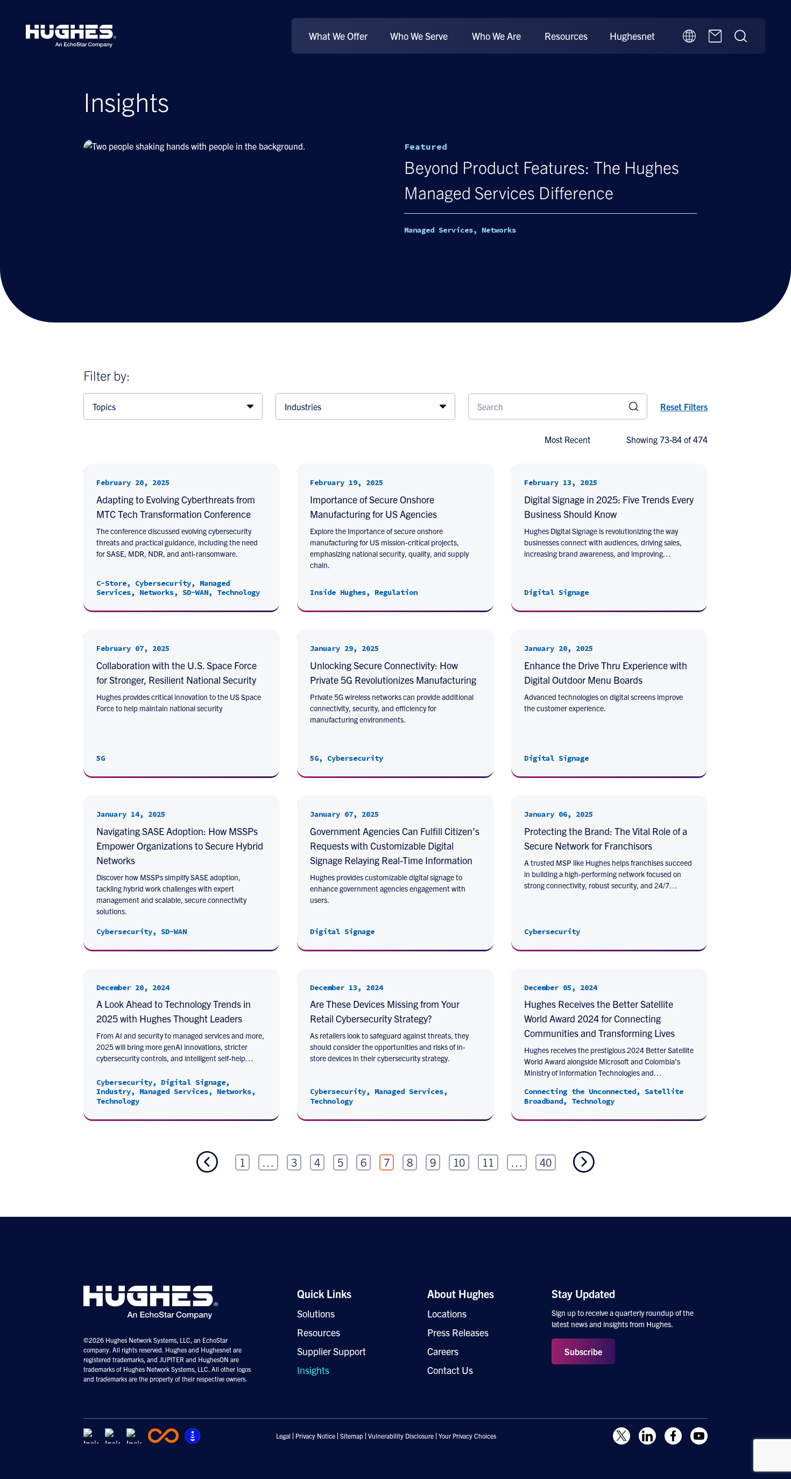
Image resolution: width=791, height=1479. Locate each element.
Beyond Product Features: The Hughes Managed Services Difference (541, 179)
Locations (447, 1313)
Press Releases (458, 1332)
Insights (313, 1370)
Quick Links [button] (324, 1293)
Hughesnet (632, 36)
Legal (283, 1436)
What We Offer (338, 36)
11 (488, 1162)
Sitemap (351, 1436)
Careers (442, 1351)
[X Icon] (621, 1436)
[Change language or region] (689, 36)
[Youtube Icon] (699, 1436)
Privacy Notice (315, 1436)
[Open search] (740, 36)
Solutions (316, 1313)
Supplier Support (331, 1351)
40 (546, 1162)
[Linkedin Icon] (647, 1436)
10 (459, 1162)
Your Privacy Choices (467, 1436)
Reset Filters (684, 406)
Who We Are (496, 36)
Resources (566, 36)
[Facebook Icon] (673, 1436)
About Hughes (460, 1293)
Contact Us (450, 1370)
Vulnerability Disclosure (401, 1436)
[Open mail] (715, 36)
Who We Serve (419, 36)
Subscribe (583, 1351)
